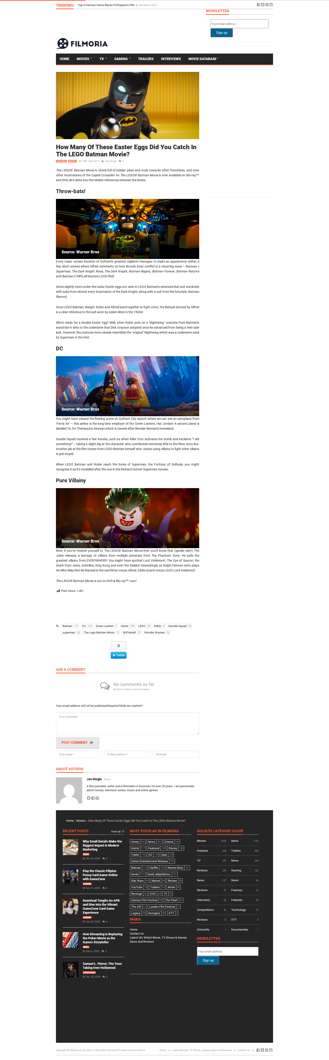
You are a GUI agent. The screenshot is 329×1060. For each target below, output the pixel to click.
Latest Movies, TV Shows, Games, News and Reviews (202, 1050)
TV (102, 59)
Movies (83, 59)
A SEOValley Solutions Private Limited (114, 1050)
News (86, 854)
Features (61, 161)
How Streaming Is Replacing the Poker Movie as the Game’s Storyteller (102, 938)
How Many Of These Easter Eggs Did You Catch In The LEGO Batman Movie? (126, 150)
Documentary (239, 929)
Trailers (146, 59)
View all (115, 831)
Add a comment (70, 670)
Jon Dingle (110, 161)
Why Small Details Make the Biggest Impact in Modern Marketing (119, 5)
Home (64, 59)
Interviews (171, 59)
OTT (234, 919)
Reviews (202, 870)
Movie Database (202, 59)
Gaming (121, 59)
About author (69, 769)
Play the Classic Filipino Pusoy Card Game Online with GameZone (100, 875)
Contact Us (137, 933)
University (203, 929)
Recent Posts (75, 831)
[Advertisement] (191, 23)
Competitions (205, 909)
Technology (238, 909)
